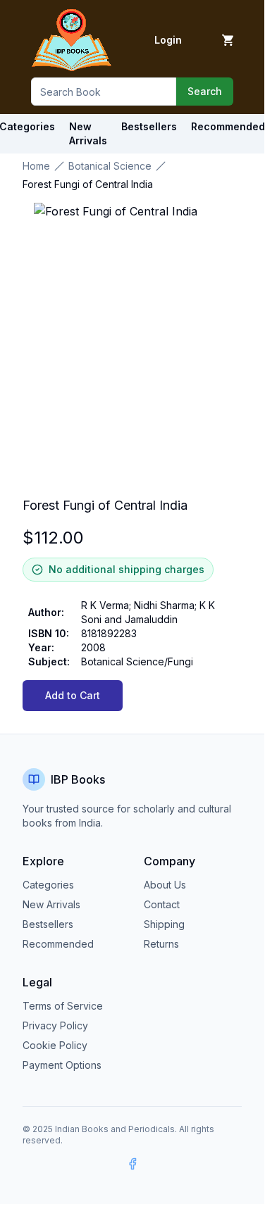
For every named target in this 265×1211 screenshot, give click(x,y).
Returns (161, 944)
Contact (162, 904)
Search (204, 91)
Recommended (58, 944)
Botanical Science (110, 166)
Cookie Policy (55, 1045)
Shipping (164, 924)
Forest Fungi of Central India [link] (88, 184)
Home (36, 166)
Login (168, 40)
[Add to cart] (227, 40)
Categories (48, 885)
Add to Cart (72, 695)
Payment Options (62, 1065)
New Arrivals (51, 904)
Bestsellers (48, 924)
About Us (165, 885)
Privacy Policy (55, 1025)
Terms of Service (63, 1006)
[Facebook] (132, 1163)
